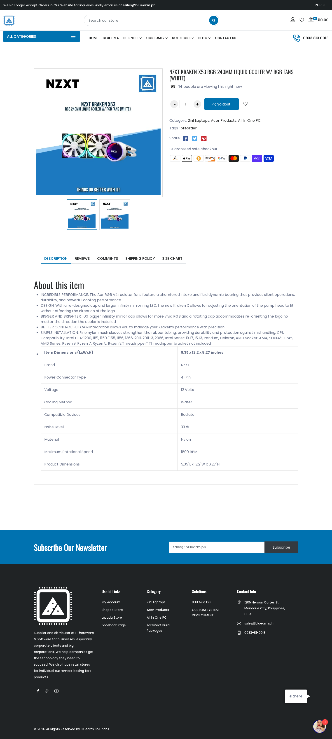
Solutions (181, 38)
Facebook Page (114, 625)
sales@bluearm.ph (259, 623)
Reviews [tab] (82, 258)
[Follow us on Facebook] (185, 138)
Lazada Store (112, 617)
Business (130, 38)
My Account (111, 602)
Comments (107, 258)
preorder (188, 128)
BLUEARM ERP (201, 602)
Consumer (155, 38)
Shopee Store (112, 610)
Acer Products (223, 120)
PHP (318, 5)
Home (93, 38)
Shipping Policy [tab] (140, 258)
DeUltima (111, 38)
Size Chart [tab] (172, 258)
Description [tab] (56, 258)
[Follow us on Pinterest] (204, 138)
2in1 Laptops (198, 120)
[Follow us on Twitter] (195, 138)
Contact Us (225, 38)
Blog (202, 38)
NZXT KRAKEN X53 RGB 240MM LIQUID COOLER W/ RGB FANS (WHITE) (231, 75)
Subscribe (281, 547)
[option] (82, 215)
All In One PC (249, 120)
